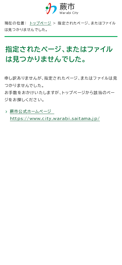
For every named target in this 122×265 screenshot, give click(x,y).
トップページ (40, 23)
